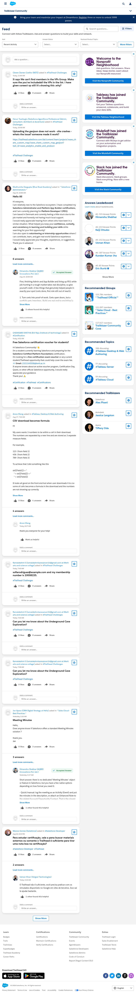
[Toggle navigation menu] (130, 11)
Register (83, 17)
